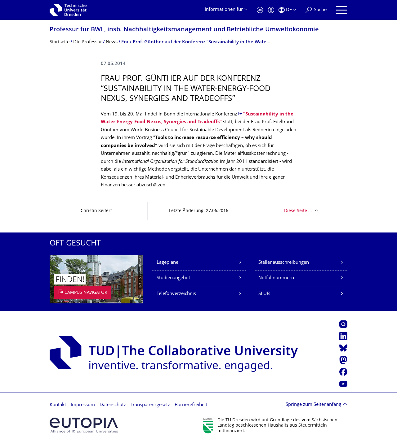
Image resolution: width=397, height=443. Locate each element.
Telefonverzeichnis (176, 294)
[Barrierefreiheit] (271, 10)
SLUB (264, 294)
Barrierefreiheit (191, 405)
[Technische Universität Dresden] (68, 10)
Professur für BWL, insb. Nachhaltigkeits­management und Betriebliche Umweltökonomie (184, 30)
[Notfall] (259, 10)
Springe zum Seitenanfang (313, 404)
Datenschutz (113, 405)
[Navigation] (341, 10)
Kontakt (58, 405)
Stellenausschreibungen (283, 262)
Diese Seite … (298, 211)
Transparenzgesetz (150, 405)
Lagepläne (167, 262)
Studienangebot (173, 278)
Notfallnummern (276, 278)
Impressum (83, 405)
